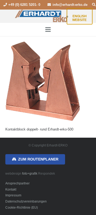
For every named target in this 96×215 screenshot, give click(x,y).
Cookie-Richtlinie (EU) (21, 207)
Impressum (13, 195)
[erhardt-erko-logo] (42, 16)
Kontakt (10, 189)
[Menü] (48, 29)
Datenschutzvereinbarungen (26, 201)
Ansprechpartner (17, 183)
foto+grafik (29, 173)
